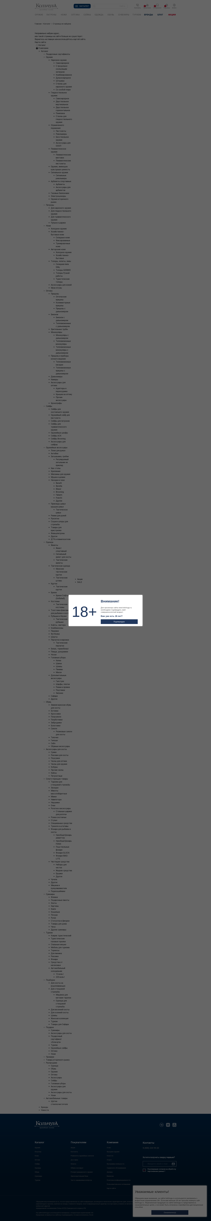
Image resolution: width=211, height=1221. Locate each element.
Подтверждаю (119, 622)
